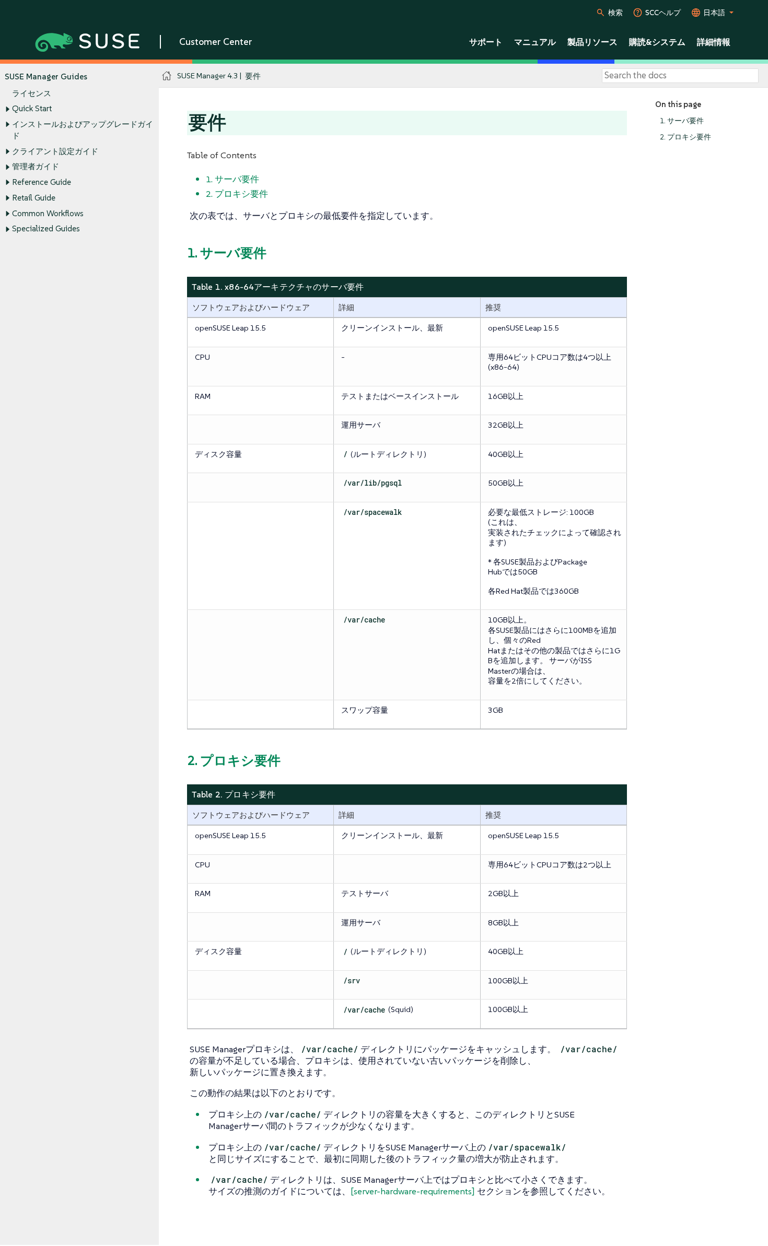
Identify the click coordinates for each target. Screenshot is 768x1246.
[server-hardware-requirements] (413, 1191)
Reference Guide (41, 182)
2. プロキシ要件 (685, 137)
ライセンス (31, 93)
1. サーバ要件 (682, 120)
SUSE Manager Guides (46, 76)
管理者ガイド (35, 166)
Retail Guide (33, 198)
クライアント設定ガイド (55, 151)
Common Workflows (48, 213)
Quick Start (32, 108)
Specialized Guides (46, 228)
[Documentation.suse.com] (167, 76)
